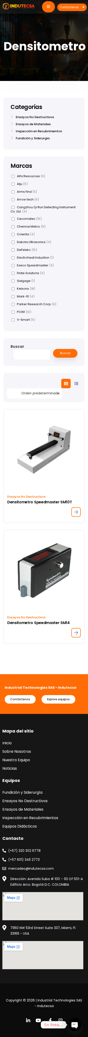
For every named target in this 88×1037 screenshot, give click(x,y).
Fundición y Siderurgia (33, 138)
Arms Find (27, 192)
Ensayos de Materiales (33, 124)
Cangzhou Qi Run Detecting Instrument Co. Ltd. (43, 209)
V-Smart (26, 320)
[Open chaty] (75, 1024)
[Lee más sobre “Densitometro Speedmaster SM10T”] (76, 512)
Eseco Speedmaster (35, 265)
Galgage (26, 281)
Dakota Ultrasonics (34, 242)
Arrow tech (28, 199)
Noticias (9, 768)
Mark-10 (25, 296)
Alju (22, 184)
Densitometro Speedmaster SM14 (38, 622)
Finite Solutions (31, 273)
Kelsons (26, 289)
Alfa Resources (31, 176)
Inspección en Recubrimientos (39, 131)
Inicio (7, 743)
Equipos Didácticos (19, 826)
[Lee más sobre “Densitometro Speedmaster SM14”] (76, 632)
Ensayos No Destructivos (26, 496)
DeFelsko (27, 250)
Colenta (26, 234)
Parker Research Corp (36, 304)
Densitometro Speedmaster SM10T (39, 502)
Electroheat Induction (35, 258)
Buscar (17, 346)
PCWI (24, 312)
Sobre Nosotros (16, 751)
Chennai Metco (31, 226)
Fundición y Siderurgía (22, 792)
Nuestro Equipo (16, 760)
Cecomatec (29, 219)
